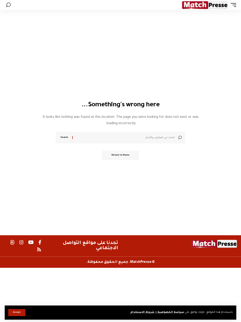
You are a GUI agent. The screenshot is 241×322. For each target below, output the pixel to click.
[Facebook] (40, 242)
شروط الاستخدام (142, 312)
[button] (16, 312)
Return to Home (120, 155)
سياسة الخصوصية (170, 312)
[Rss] (39, 249)
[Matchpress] (205, 5)
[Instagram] (21, 242)
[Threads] (12, 242)
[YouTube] (31, 242)
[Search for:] (125, 138)
